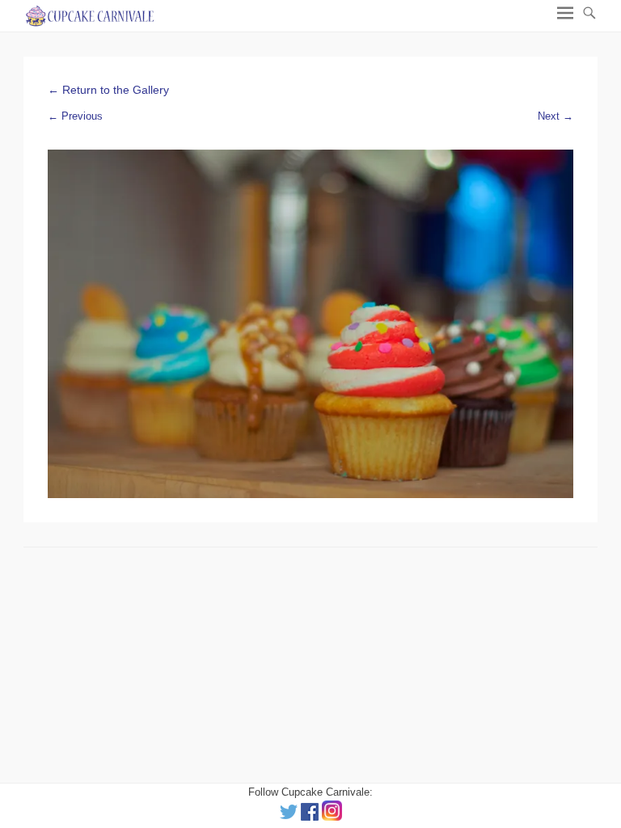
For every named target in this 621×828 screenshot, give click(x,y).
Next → (555, 116)
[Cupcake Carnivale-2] (310, 324)
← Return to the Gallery (108, 89)
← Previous (75, 116)
